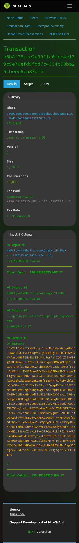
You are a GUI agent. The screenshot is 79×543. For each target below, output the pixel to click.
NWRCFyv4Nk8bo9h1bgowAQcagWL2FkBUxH (36, 250)
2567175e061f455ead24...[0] (33, 255)
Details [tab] (12, 84)
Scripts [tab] (29, 84)
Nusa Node (17, 514)
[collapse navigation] (69, 6)
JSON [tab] (45, 84)
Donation (44, 532)
